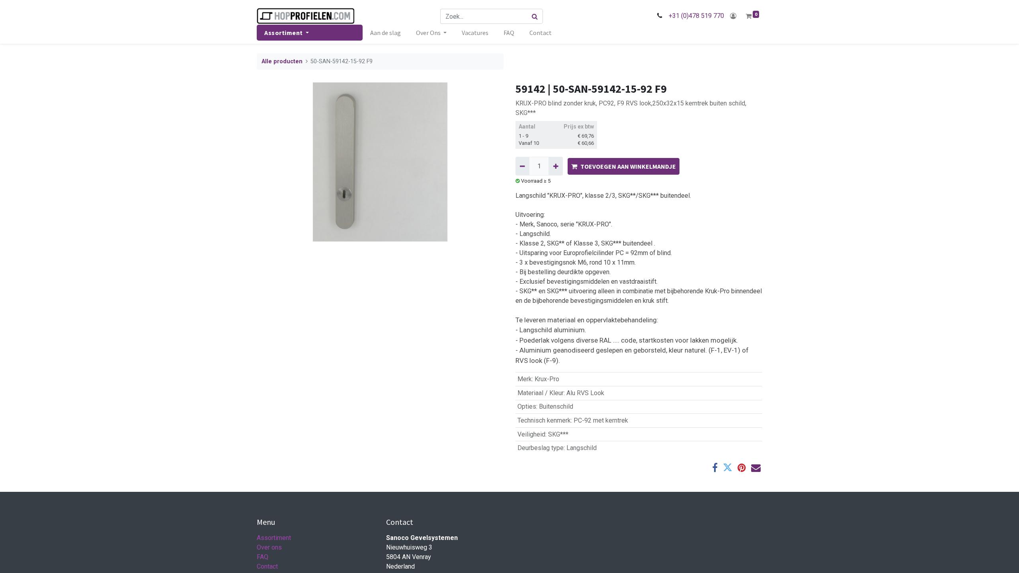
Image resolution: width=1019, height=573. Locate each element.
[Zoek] (535, 16)
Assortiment (274, 538)
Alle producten (282, 61)
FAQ (262, 557)
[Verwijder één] (522, 166)
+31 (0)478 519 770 (696, 15)
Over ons (269, 547)
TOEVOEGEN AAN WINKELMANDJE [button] (628, 166)
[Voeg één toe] (555, 166)
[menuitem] (385, 33)
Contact (267, 566)
